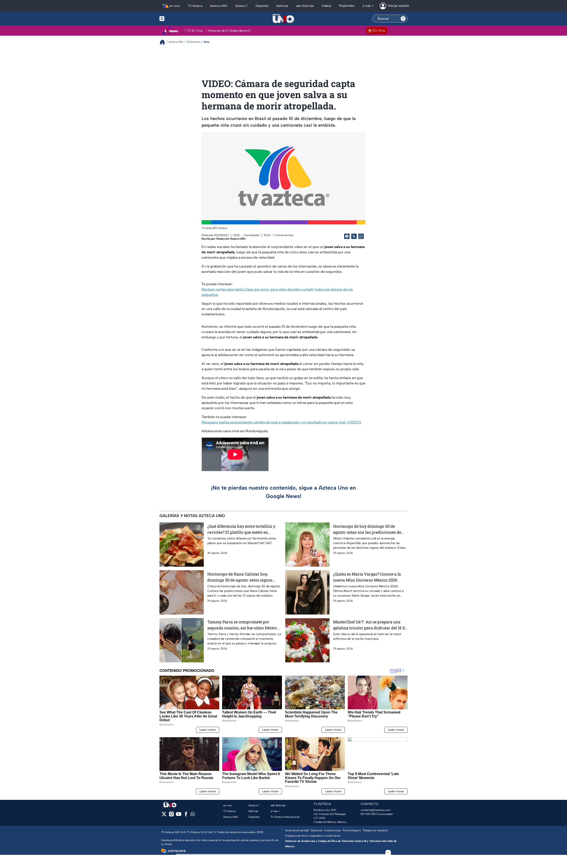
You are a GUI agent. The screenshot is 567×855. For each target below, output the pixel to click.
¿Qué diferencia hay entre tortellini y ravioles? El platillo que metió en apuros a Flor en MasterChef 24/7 (241, 529)
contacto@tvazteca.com (375, 810)
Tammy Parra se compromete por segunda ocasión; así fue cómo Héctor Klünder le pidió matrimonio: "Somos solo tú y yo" (242, 625)
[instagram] (171, 815)
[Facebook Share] (347, 236)
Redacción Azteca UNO (230, 238)
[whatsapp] (192, 815)
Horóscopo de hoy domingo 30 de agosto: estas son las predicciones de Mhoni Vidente (367, 529)
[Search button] (403, 18)
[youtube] (178, 815)
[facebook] (186, 815)
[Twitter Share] (354, 236)
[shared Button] (361, 236)
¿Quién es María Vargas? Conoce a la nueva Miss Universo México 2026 (367, 577)
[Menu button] (177, 19)
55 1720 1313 (368, 814)
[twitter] (164, 815)
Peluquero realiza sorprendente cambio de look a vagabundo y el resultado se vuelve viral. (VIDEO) (281, 422)
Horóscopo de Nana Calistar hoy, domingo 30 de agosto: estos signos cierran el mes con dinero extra (239, 577)
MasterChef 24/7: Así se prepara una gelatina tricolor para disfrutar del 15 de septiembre (370, 625)
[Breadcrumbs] (164, 42)
